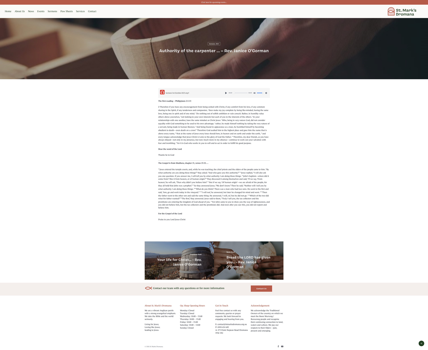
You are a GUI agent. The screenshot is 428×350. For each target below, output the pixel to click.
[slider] (240, 93)
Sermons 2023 (214, 44)
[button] (261, 288)
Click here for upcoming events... (214, 2)
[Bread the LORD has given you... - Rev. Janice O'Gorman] (248, 260)
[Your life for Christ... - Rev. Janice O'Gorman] (179, 260)
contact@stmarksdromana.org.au (232, 324)
